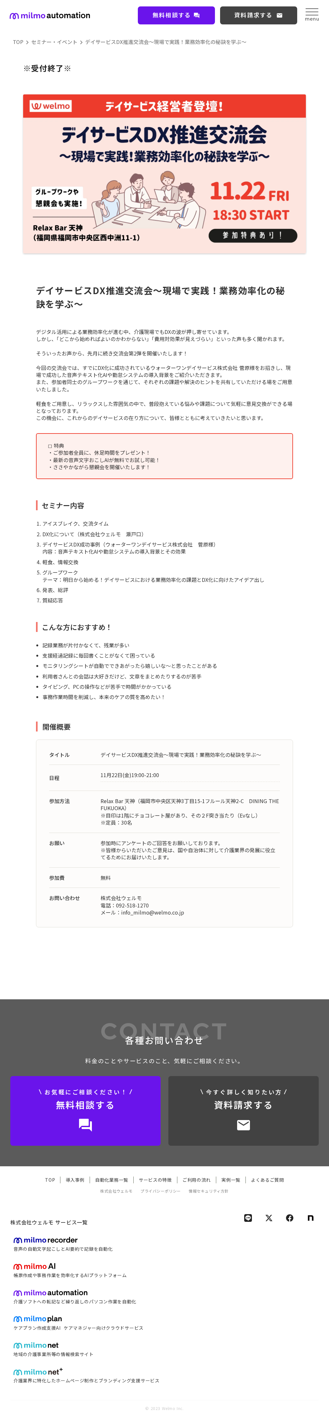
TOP (18, 42)
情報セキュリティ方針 (209, 1191)
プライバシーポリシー (160, 1191)
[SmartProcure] (50, 16)
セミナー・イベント (54, 42)
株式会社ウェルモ (116, 1191)
